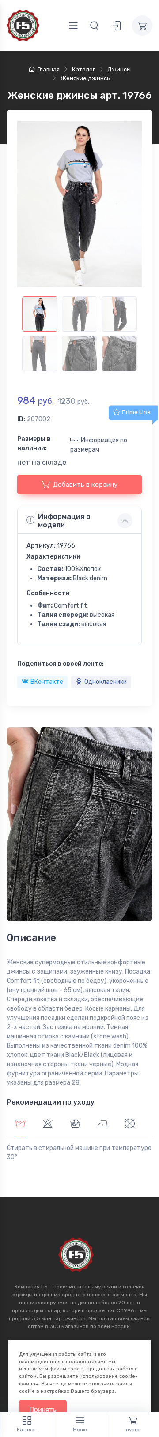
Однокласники (105, 682)
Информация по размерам (98, 445)
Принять (43, 1410)
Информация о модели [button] (64, 520)
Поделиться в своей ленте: (60, 664)
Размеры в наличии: (34, 443)
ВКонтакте (46, 682)
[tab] (47, 1124)
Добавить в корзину (85, 485)
